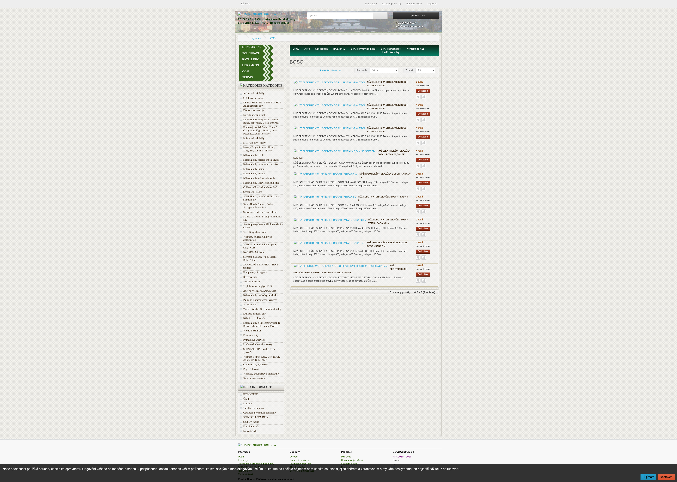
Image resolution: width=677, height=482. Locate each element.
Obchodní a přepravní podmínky (259, 412)
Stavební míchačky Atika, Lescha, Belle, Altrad (260, 258)
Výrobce (256, 38)
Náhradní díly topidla (254, 173)
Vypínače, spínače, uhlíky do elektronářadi (257, 238)
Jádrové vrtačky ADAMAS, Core (259, 290)
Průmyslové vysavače (254, 340)
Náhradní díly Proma (253, 169)
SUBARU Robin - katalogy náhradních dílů (262, 218)
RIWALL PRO (250, 59)
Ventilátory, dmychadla (254, 232)
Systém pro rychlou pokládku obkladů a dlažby (263, 226)
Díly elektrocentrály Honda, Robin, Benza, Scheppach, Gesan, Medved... (261, 121)
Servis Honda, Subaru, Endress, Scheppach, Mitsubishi (259, 206)
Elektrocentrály (251, 335)
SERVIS (247, 77)
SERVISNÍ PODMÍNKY (255, 417)
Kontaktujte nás (251, 426)
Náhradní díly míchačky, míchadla (260, 295)
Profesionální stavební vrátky (257, 344)
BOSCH (273, 38)
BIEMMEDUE (250, 394)
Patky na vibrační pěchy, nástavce (260, 300)
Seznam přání (349, 463)
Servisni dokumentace (254, 378)
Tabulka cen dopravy (253, 408)
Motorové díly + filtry (254, 143)
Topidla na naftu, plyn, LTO (257, 286)
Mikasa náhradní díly (253, 138)
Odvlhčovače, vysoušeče (255, 364)
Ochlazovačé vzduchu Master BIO (260, 187)
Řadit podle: (362, 70)
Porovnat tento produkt (423, 97)
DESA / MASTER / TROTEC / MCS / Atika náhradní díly (262, 104)
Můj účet (346, 456)
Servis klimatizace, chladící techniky (391, 50)
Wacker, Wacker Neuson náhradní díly (262, 309)
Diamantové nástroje (253, 110)
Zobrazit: (409, 70)
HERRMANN (250, 65)
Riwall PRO (339, 48)
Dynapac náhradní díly (254, 313)
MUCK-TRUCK (252, 47)
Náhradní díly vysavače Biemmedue (261, 182)
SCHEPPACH (251, 53)
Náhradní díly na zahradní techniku (260, 164)
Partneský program (300, 463)
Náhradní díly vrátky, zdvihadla (259, 178)
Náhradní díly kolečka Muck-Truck (261, 159)
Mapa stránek (250, 431)
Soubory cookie (251, 422)
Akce (307, 48)
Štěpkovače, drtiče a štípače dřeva (260, 212)
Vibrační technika (252, 330)
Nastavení (666, 477)
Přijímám (648, 477)
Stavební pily (250, 304)
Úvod (246, 399)
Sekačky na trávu (251, 281)
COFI (245, 71)
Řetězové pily (250, 277)
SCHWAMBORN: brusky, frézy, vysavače (259, 351)
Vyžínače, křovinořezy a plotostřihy (261, 373)
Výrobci (294, 456)
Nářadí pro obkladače (254, 318)
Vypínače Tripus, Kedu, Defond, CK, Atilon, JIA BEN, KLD (261, 358)
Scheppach (321, 48)
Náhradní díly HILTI (253, 155)
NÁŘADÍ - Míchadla (253, 252)
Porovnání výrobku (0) (330, 70)
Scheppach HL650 (252, 192)
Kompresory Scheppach (255, 272)
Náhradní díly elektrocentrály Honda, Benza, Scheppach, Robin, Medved (261, 324)
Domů (295, 48)
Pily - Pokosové (251, 369)
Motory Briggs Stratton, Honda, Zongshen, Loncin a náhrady (259, 149)
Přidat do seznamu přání (418, 97)
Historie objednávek (352, 460)
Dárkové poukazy (299, 460)
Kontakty (247, 403)
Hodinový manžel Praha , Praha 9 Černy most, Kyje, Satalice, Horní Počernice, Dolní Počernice (260, 130)
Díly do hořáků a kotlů (254, 115)
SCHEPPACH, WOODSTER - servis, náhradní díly (262, 198)
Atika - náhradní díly (253, 93)
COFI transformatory (253, 98)
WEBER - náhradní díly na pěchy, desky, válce (260, 246)
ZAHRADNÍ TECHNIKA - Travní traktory (260, 266)
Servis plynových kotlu (363, 48)
